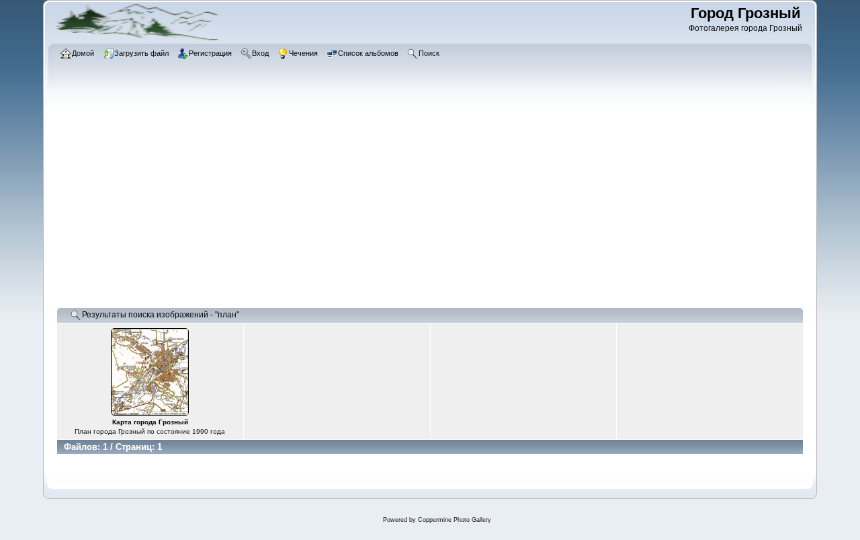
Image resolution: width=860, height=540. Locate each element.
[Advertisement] (430, 205)
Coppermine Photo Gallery (454, 519)
